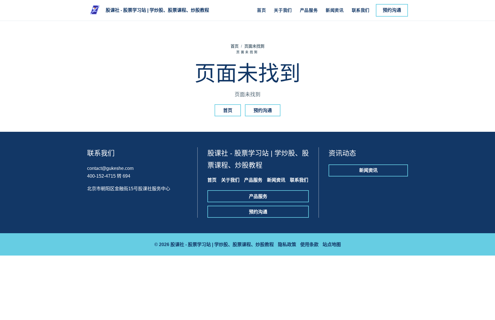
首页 (261, 10)
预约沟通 (392, 10)
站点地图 (332, 244)
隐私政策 (287, 244)
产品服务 (309, 10)
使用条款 (309, 244)
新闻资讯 (334, 10)
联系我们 (361, 10)
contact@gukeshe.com (110, 168)
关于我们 (283, 10)
